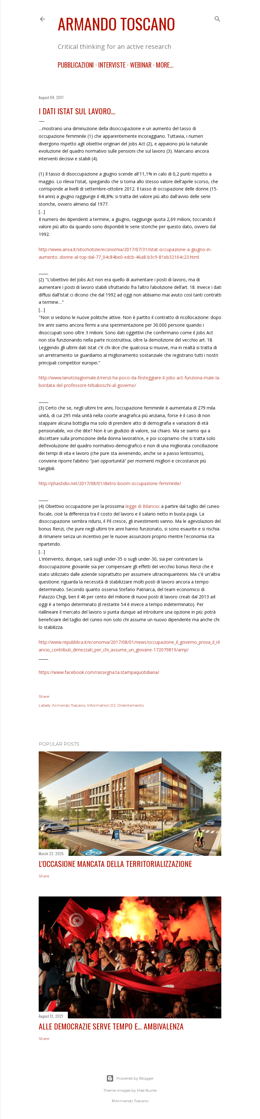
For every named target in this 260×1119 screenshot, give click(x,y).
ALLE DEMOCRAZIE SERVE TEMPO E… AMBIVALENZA (111, 1026)
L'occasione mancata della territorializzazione (115, 863)
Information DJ (101, 705)
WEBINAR (141, 65)
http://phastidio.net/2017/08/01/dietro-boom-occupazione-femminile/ (110, 483)
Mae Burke (147, 1090)
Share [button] (44, 696)
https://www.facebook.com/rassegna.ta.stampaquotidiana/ (99, 672)
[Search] (217, 17)
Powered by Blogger (135, 1078)
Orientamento (130, 705)
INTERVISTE (112, 65)
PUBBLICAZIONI (76, 65)
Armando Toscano (116, 23)
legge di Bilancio (142, 506)
